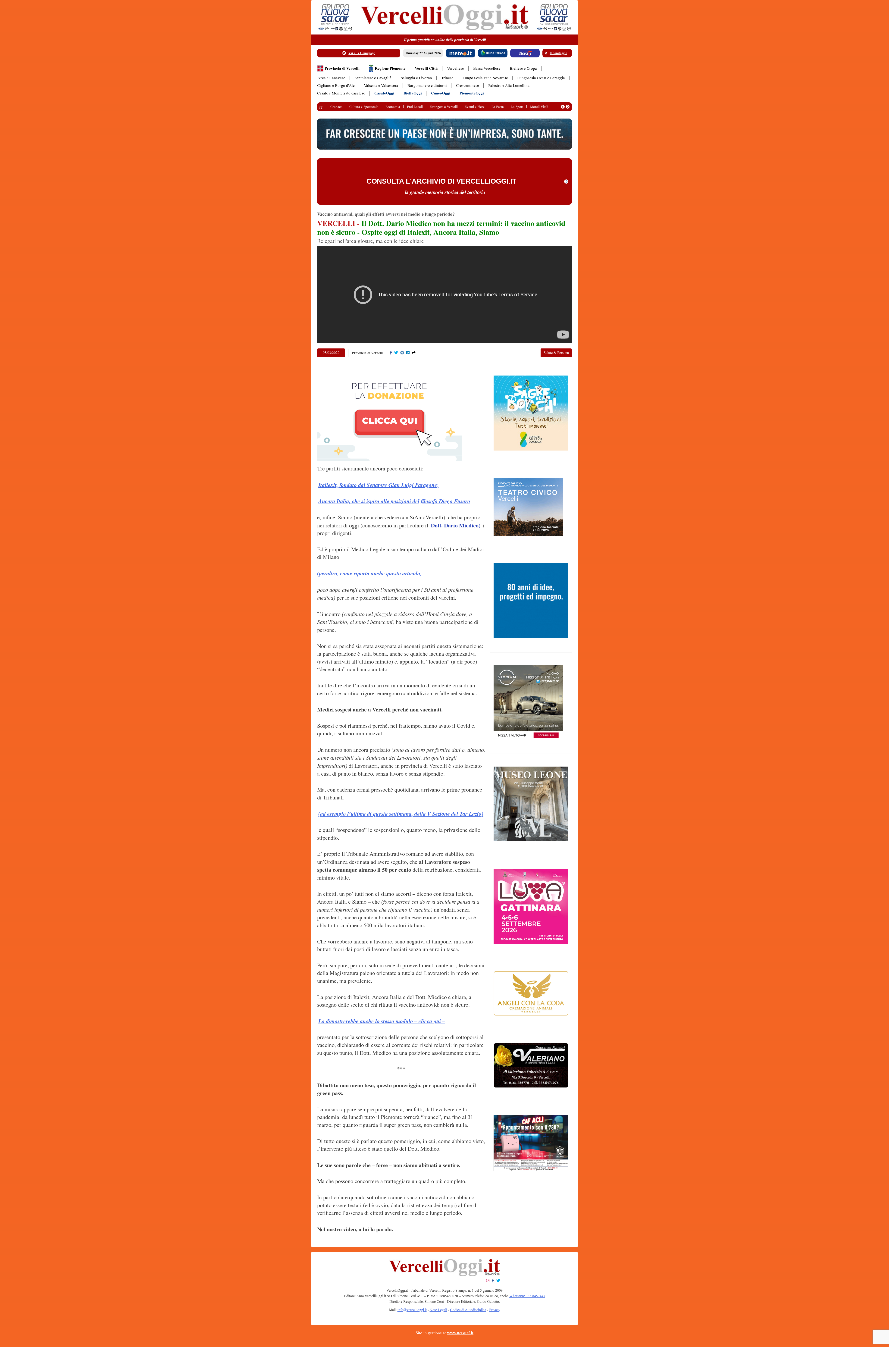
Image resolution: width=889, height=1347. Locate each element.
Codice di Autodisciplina (468, 1310)
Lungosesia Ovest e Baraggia (541, 78)
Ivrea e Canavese (331, 78)
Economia (392, 107)
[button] (563, 107)
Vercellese (455, 68)
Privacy (494, 1310)
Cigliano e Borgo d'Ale (336, 86)
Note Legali (438, 1310)
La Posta (497, 107)
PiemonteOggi (472, 93)
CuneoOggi (440, 93)
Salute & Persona (556, 353)
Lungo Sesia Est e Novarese (485, 78)
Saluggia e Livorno (416, 78)
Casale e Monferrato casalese (341, 93)
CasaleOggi (384, 93)
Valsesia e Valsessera (381, 86)
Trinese (447, 78)
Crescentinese (467, 86)
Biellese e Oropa (523, 68)
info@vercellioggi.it (412, 1310)
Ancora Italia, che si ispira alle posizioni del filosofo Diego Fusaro (394, 501)
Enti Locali (415, 107)
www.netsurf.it (460, 1333)
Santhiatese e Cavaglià (372, 78)
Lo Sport (517, 107)
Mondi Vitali (539, 107)
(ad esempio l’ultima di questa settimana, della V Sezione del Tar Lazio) (400, 814)
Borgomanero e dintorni (427, 86)
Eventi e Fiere (475, 107)
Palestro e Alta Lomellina (508, 86)
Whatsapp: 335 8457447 (527, 1296)
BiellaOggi (413, 93)
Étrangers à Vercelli (444, 107)
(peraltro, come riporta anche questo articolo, (369, 573)
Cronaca (336, 107)
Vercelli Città (426, 68)
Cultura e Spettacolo (364, 107)
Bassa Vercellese (487, 68)
